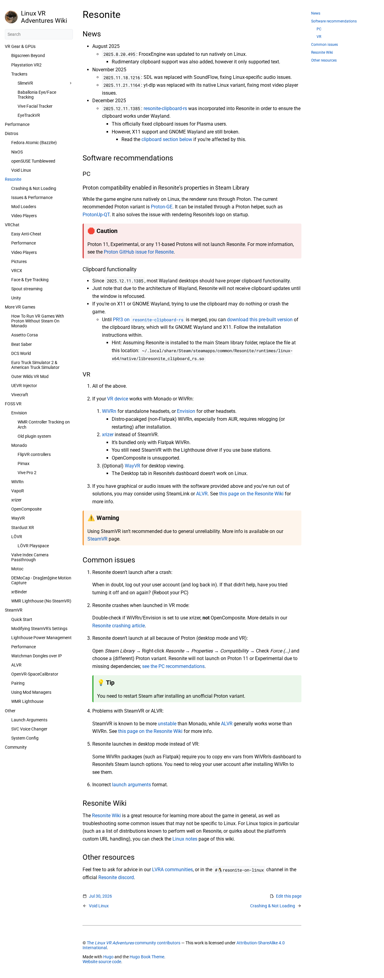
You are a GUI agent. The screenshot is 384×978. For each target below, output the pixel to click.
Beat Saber (21, 344)
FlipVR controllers (34, 454)
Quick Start (21, 619)
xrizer (16, 499)
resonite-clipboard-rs (165, 108)
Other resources (324, 60)
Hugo (108, 956)
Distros (11, 133)
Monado (19, 445)
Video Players (24, 215)
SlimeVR (25, 83)
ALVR (16, 665)
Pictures (19, 261)
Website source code (102, 961)
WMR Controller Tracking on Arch (44, 424)
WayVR (18, 518)
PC (319, 29)
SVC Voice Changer (29, 729)
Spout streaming (26, 288)
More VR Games (20, 307)
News (315, 13)
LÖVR (16, 536)
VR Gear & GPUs (20, 46)
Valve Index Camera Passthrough (30, 557)
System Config (25, 738)
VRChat (12, 224)
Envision (19, 412)
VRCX (16, 270)
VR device (117, 399)
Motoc (17, 568)
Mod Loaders (23, 206)
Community (16, 747)
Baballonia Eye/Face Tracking (37, 94)
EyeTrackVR (29, 115)
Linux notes (184, 839)
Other (10, 710)
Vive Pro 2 (27, 472)
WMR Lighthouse (27, 701)
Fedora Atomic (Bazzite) (34, 142)
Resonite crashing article (118, 626)
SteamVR (13, 610)
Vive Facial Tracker (35, 106)
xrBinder (19, 591)
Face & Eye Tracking (30, 279)
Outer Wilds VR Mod (30, 376)
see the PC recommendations (173, 666)
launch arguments (131, 784)
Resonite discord (116, 877)
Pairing (18, 683)
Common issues (324, 44)
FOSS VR (13, 403)
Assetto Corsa (24, 334)
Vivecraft (19, 394)
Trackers (19, 74)
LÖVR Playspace (33, 545)
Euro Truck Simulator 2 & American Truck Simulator (35, 365)
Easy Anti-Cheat (26, 233)
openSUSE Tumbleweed (33, 161)
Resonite (13, 179)
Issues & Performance (32, 197)
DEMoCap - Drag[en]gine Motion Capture (41, 580)
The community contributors (133, 942)
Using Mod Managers (31, 692)
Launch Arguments (29, 719)
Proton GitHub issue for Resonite (139, 252)
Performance (17, 124)
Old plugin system (34, 436)
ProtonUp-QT (96, 215)
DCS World (21, 353)
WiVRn (17, 481)
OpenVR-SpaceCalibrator (34, 674)
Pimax (23, 463)
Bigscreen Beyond (28, 55)
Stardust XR (22, 527)
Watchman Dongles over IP (36, 655)
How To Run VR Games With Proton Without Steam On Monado (37, 321)
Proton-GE (161, 207)
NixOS (17, 152)
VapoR (17, 490)
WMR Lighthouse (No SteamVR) (41, 601)
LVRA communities (172, 869)
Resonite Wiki (106, 815)
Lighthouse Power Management (41, 637)
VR (319, 37)
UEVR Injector (24, 385)
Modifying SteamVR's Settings (39, 628)
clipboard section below (166, 139)
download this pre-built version (260, 319)
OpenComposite (26, 509)
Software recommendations (334, 21)
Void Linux (21, 170)
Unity (16, 297)
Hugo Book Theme (147, 956)
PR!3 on (148, 319)
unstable (167, 724)
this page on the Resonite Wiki (251, 494)
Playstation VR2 (26, 64)
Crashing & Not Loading (33, 188)
